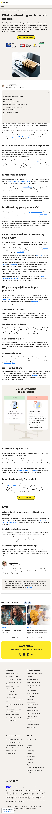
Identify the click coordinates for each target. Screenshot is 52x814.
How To (29, 627)
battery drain (43, 214)
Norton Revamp (11, 720)
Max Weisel (35, 375)
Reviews (29, 748)
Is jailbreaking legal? (8, 99)
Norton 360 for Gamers (13, 679)
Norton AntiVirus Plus (13, 674)
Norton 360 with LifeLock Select (14, 683)
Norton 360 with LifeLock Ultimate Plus (14, 687)
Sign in (29, 765)
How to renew (10, 753)
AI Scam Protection (33, 679)
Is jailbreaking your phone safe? (11, 101)
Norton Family (10, 697)
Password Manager (33, 710)
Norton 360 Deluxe (13, 486)
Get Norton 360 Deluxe (26, 37)
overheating (14, 278)
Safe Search (31, 702)
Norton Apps (31, 756)
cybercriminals (35, 301)
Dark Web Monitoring (33, 724)
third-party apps (6, 299)
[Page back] (25, 602)
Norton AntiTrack (11, 694)
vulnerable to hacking (24, 470)
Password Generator (33, 713)
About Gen (8, 806)
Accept (5, 811)
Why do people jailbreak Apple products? (13, 107)
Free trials (30, 759)
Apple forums (13, 264)
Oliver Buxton (13, 84)
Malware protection (33, 693)
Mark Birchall (14, 85)
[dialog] (7, 810)
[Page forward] (29, 602)
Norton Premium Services (14, 739)
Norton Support (11, 751)
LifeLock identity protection (35, 768)
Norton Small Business (13, 714)
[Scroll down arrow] (26, 95)
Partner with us (23, 806)
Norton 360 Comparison (34, 674)
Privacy (40, 806)
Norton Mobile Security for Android (14, 700)
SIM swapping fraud (9, 363)
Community (30, 751)
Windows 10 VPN (32, 705)
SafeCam (30, 722)
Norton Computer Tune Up (14, 742)
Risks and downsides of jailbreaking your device (15, 104)
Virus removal (31, 690)
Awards (29, 745)
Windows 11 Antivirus (33, 685)
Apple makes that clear (35, 212)
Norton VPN (10, 691)
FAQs (4, 115)
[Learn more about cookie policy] (12, 809)
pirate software (27, 187)
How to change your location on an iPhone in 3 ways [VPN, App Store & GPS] (37, 632)
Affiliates (29, 753)
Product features (33, 670)
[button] (26, 92)
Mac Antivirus (31, 688)
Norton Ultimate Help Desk (14, 745)
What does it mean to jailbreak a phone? (13, 96)
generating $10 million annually (20, 137)
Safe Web (30, 699)
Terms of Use (15, 808)
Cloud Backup (31, 696)
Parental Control (32, 716)
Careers (30, 806)
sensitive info (20, 252)
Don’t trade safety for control (10, 112)
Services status (31, 808)
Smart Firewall (31, 707)
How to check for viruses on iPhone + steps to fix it (12, 631)
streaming (39, 255)
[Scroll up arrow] (26, 121)
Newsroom (15, 806)
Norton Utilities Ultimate (13, 709)
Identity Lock (31, 727)
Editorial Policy (29, 587)
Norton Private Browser (13, 717)
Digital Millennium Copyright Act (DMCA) (19, 181)
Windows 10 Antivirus (33, 682)
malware (45, 248)
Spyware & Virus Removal (14, 748)
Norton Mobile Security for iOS (14, 705)
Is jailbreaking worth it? (9, 109)
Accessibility (23, 808)
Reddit (5, 264)
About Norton (31, 739)
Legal (35, 806)
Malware (4, 627)
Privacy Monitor (32, 719)
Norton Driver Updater (13, 712)
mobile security (40, 162)
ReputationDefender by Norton (34, 771)
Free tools (30, 762)
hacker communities (13, 162)
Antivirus (29, 676)
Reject (9, 811)
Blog (2, 6)
